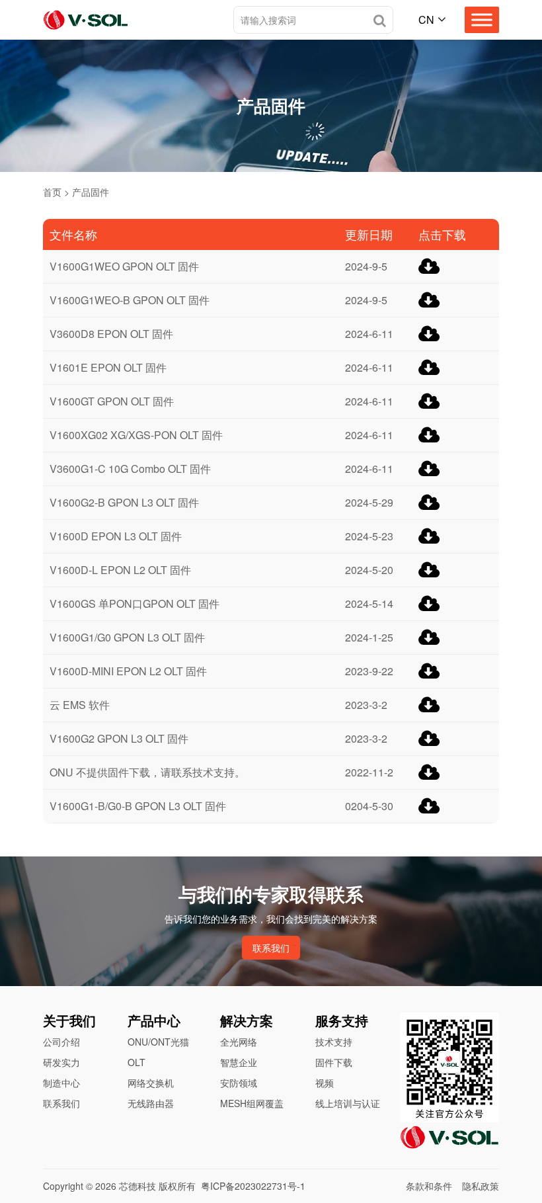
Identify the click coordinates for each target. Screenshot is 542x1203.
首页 (52, 191)
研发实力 (61, 1062)
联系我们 (271, 947)
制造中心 (61, 1082)
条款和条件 (429, 1185)
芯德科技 (137, 1185)
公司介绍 (61, 1041)
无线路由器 (151, 1103)
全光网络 (238, 1041)
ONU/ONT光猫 (158, 1041)
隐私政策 (480, 1185)
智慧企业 (238, 1062)
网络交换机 (151, 1082)
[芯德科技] (85, 20)
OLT (136, 1062)
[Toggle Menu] (481, 19)
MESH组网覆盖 (252, 1103)
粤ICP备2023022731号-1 (253, 1185)
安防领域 (238, 1082)
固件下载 (333, 1062)
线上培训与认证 (347, 1103)
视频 (324, 1082)
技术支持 (333, 1041)
